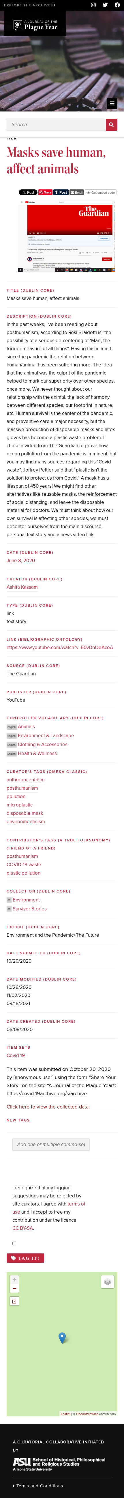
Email (78, 192)
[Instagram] (93, 5)
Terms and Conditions (39, 1485)
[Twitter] (105, 5)
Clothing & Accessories (42, 744)
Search (112, 125)
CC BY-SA (22, 1228)
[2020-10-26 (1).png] (67, 204)
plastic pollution (23, 873)
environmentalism (26, 822)
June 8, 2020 (21, 561)
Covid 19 (16, 1055)
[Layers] (107, 1281)
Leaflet (65, 1413)
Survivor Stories (30, 909)
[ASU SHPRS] (59, 1469)
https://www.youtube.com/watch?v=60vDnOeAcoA (60, 647)
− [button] (14, 1288)
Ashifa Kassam (22, 587)
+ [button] (14, 1279)
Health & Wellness (37, 753)
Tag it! (29, 1258)
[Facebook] (115, 5)
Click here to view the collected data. (48, 1107)
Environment (26, 900)
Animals (26, 727)
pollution (16, 796)
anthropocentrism (26, 780)
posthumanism (22, 788)
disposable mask (25, 813)
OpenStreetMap (87, 1413)
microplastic (20, 805)
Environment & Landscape (46, 736)
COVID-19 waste (24, 865)
